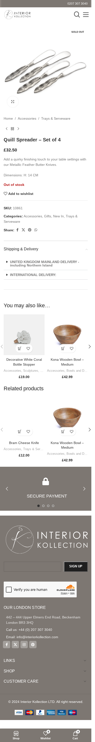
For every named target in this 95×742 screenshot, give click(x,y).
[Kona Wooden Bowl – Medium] (67, 334)
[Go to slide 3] (48, 506)
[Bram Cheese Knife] (24, 417)
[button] (46, 263)
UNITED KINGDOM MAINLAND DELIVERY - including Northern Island (44, 263)
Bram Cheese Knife (24, 443)
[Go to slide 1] (38, 506)
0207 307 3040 (77, 3)
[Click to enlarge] (12, 101)
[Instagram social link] (24, 644)
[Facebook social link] (17, 230)
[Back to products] (12, 129)
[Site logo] (17, 14)
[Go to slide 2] (43, 506)
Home (8, 118)
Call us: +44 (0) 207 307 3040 (29, 630)
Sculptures (30, 370)
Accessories (27, 118)
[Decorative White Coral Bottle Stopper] (24, 334)
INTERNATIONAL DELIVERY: (33, 275)
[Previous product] (7, 129)
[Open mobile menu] (85, 15)
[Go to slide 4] (53, 506)
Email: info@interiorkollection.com (32, 637)
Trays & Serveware (55, 118)
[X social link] (23, 230)
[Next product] (18, 129)
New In (58, 216)
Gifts (47, 216)
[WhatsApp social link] (36, 230)
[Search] (77, 15)
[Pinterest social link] (30, 230)
